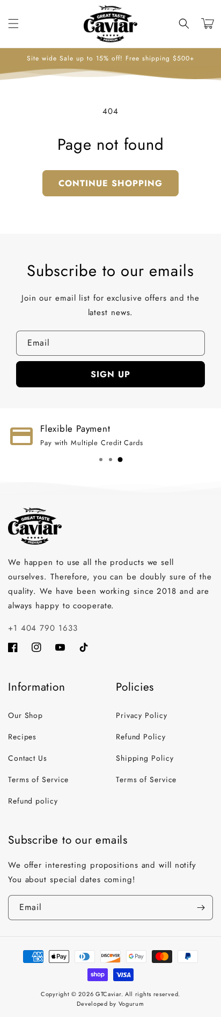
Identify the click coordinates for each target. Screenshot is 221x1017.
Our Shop (25, 715)
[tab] (101, 459)
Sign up (110, 374)
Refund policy (33, 801)
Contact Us (27, 758)
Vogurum (131, 1003)
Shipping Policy (145, 758)
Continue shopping (110, 183)
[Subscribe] (200, 907)
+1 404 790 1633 (43, 628)
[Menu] (13, 23)
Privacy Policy (141, 715)
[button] (184, 23)
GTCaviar (108, 994)
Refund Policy (141, 736)
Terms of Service (38, 779)
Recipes (22, 736)
